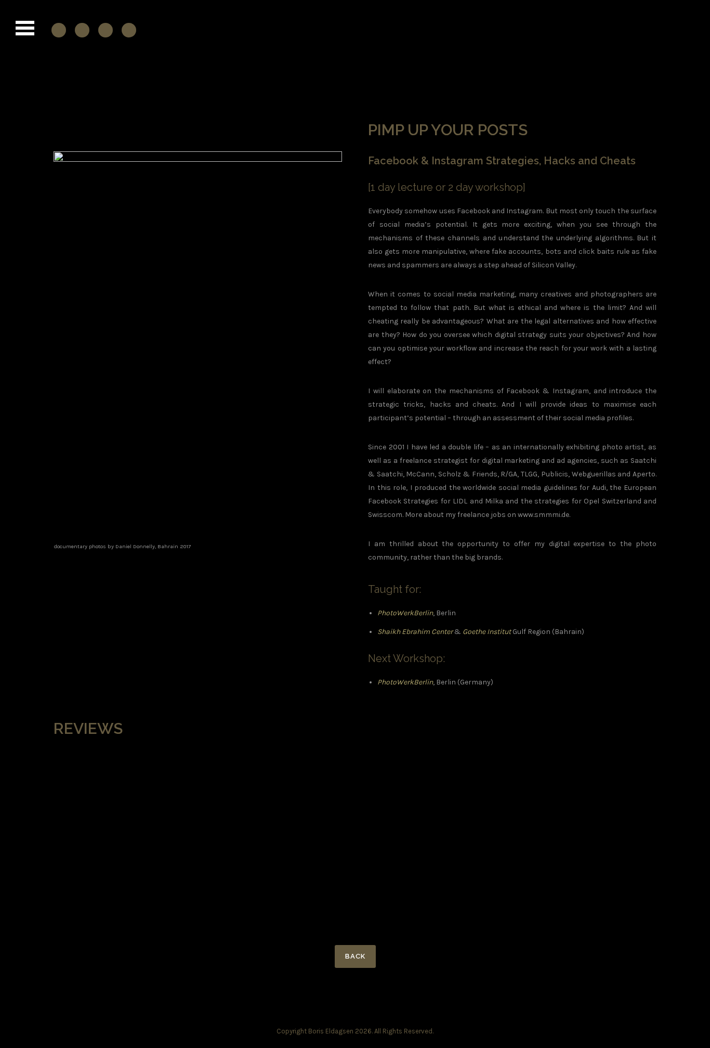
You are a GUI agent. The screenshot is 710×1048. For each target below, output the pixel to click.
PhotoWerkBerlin (405, 613)
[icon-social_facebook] (61, 29)
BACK (355, 956)
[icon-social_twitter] (129, 29)
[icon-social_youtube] (108, 29)
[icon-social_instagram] (85, 29)
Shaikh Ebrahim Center (415, 631)
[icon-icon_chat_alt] (63, 127)
